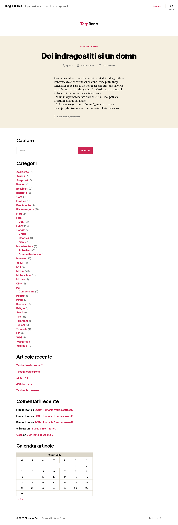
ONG (19, 283)
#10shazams (24, 384)
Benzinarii (22, 188)
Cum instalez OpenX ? (40, 434)
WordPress (23, 341)
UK (18, 333)
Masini (20, 271)
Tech (19, 316)
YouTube (21, 345)
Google (20, 230)
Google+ (24, 238)
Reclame (21, 304)
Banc (59, 116)
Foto (19, 217)
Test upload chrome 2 (29, 365)
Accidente (22, 171)
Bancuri (84, 47)
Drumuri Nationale (30, 254)
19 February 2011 (88, 65)
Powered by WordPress (53, 518)
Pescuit (20, 295)
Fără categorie (25, 209)
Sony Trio (22, 377)
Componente (26, 291)
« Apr (21, 499)
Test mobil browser (28, 390)
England (21, 201)
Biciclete (21, 192)
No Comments (109, 65)
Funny (94, 47)
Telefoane (22, 320)
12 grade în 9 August (43, 428)
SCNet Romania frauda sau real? (54, 409)
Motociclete (23, 275)
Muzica (20, 279)
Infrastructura (24, 246)
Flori (19, 213)
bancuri (66, 116)
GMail (22, 233)
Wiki (19, 337)
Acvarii (20, 176)
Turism (20, 324)
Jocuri (20, 262)
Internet (21, 258)
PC (18, 287)
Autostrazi (25, 250)
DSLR (22, 221)
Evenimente (23, 205)
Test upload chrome (28, 371)
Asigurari (22, 180)
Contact (157, 6)
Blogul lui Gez (13, 6)
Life (18, 266)
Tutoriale (21, 329)
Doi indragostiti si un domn (88, 56)
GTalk (22, 242)
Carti (19, 197)
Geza (71, 65)
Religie (20, 308)
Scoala (20, 312)
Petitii (19, 299)
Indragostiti (75, 116)
